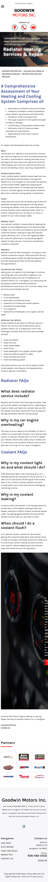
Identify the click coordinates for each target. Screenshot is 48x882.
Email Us (42, 860)
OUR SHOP (6, 843)
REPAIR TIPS (7, 854)
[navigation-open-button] (2, 6)
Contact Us (5, 728)
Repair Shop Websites (31, 874)
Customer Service (8, 725)
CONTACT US (7, 858)
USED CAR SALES (9, 851)
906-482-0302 (20, 806)
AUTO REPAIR (7, 847)
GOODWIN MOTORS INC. (14, 38)
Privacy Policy (36, 876)
